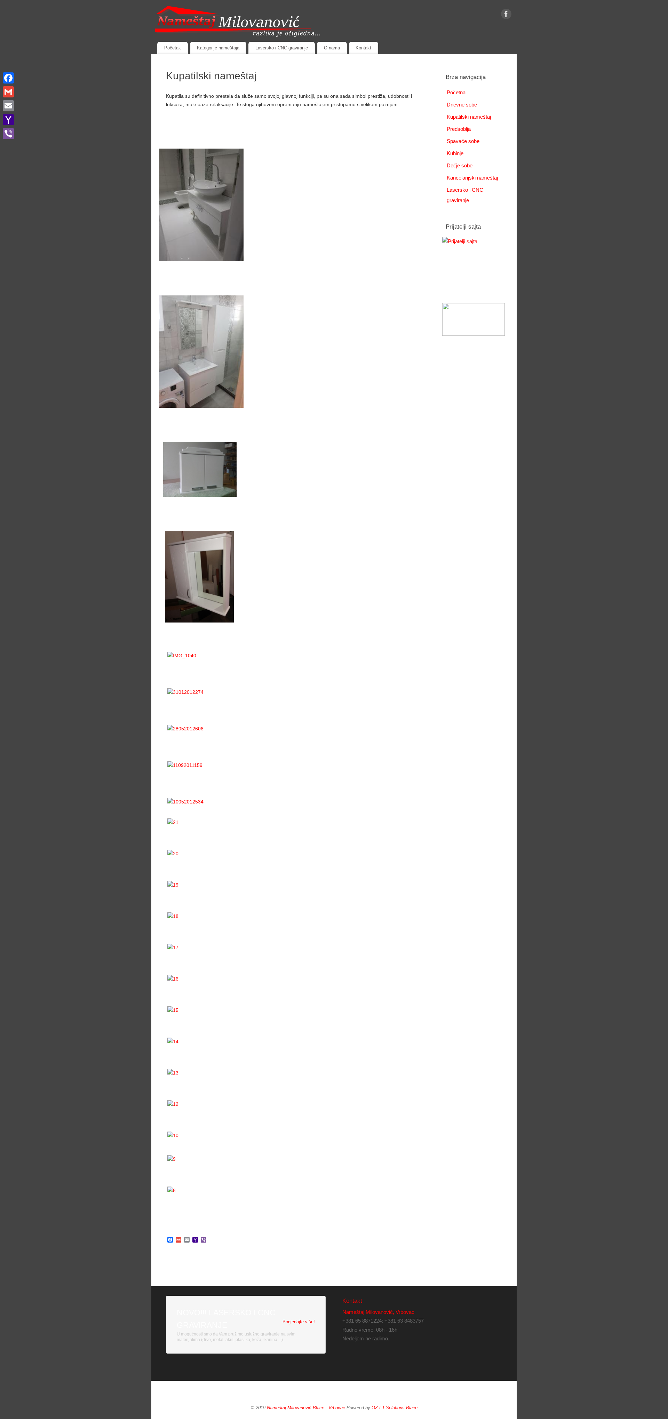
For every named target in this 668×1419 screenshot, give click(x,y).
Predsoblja (459, 129)
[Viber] (8, 134)
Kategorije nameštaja (218, 47)
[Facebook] (506, 15)
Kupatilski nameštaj (469, 117)
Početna (456, 92)
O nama (332, 47)
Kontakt (363, 47)
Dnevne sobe (462, 105)
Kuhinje (455, 153)
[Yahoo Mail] (8, 120)
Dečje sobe (459, 165)
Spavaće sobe (463, 141)
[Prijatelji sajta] (473, 263)
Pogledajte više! (299, 1321)
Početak (172, 47)
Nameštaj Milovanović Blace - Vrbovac (306, 1407)
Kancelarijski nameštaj (472, 178)
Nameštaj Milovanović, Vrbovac (378, 1312)
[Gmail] (8, 92)
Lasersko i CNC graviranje (281, 47)
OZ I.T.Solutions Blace (395, 1407)
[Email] (8, 106)
